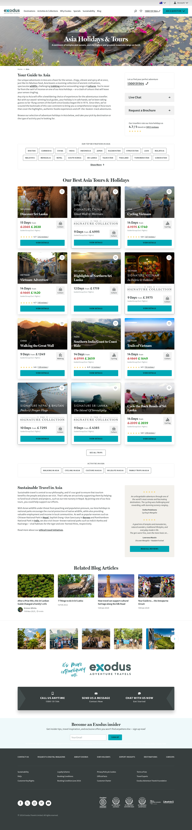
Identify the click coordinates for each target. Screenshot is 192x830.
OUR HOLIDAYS (103, 757)
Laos (146, 151)
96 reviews (149, 367)
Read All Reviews (149, 549)
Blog (99, 11)
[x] (27, 803)
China (60, 151)
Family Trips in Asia (139, 470)
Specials (77, 11)
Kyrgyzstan (132, 151)
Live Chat (135, 97)
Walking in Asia (51, 470)
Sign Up (115, 737)
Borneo (86, 517)
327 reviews (150, 237)
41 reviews (95, 367)
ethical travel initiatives (51, 530)
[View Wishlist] (141, 11)
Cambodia (46, 151)
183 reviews (42, 303)
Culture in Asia (93, 470)
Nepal (59, 158)
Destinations (29, 11)
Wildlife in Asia (115, 470)
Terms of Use (142, 772)
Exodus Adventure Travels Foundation (152, 781)
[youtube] (48, 803)
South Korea (74, 158)
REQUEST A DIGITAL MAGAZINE (51, 757)
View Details (42, 243)
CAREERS (170, 757)
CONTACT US (23, 757)
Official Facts (102, 776)
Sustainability (89, 11)
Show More (96, 165)
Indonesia (85, 151)
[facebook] (20, 803)
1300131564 (135, 83)
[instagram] (34, 803)
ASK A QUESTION (174, 11)
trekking (55, 86)
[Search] (135, 11)
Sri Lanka (92, 158)
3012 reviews (152, 127)
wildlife (33, 86)
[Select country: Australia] (162, 3)
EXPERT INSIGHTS (127, 757)
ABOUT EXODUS (81, 757)
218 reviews (150, 433)
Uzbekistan (161, 158)
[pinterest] (41, 803)
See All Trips (96, 453)
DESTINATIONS (150, 757)
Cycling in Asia (72, 470)
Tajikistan (108, 158)
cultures (92, 86)
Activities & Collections (47, 11)
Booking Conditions (65, 776)
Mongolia (46, 158)
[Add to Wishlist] (62, 191)
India (72, 151)
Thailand (124, 158)
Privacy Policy (150, 744)
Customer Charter (104, 781)
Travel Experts (142, 776)
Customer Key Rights (26, 781)
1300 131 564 (151, 11)
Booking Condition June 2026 (69, 781)
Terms (159, 744)
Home (20, 69)
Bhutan (32, 151)
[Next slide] (174, 639)
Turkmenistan (141, 158)
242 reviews (43, 237)
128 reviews (43, 367)
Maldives (30, 158)
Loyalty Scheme (63, 772)
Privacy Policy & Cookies (106, 772)
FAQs (20, 776)
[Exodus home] (12, 11)
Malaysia (159, 151)
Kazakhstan (114, 151)
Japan (100, 151)
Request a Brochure (142, 110)
